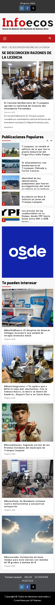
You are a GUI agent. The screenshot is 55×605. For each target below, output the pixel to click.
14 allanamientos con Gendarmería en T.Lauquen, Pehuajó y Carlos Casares (34, 166)
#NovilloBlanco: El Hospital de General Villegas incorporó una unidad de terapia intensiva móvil (27, 333)
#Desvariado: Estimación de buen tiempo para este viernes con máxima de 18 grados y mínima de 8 (26, 560)
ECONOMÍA (41, 577)
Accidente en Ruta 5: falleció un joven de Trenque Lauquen (34, 199)
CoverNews (20, 600)
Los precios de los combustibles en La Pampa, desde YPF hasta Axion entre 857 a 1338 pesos (36, 216)
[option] (27, 151)
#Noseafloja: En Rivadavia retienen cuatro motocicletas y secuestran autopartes (24, 504)
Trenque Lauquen (13, 577)
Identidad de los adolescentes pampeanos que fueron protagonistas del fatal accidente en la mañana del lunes (36, 185)
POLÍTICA (27, 580)
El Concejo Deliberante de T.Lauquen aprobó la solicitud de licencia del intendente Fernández (26, 105)
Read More (8, 127)
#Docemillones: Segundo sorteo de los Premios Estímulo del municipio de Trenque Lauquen (27, 448)
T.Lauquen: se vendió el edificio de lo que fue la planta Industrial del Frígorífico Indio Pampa (36, 150)
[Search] (50, 38)
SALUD (28, 577)
